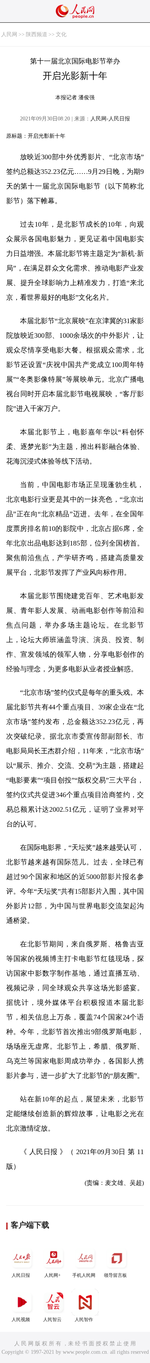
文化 (61, 34)
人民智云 (52, 1319)
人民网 (9, 34)
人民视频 (21, 1319)
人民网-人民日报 (110, 119)
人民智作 (84, 1319)
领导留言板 (115, 1275)
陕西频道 (36, 34)
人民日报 (21, 1275)
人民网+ (52, 1275)
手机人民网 (83, 1275)
